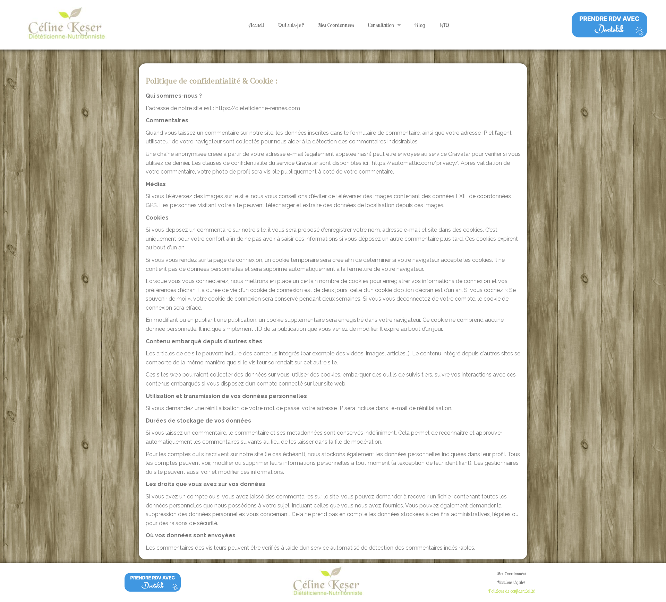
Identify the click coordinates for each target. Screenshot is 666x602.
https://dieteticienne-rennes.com (257, 108)
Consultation (381, 24)
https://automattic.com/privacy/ (415, 163)
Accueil (256, 24)
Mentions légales (511, 582)
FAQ (444, 24)
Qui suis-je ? (291, 24)
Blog (420, 24)
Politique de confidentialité (511, 591)
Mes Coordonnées (336, 24)
